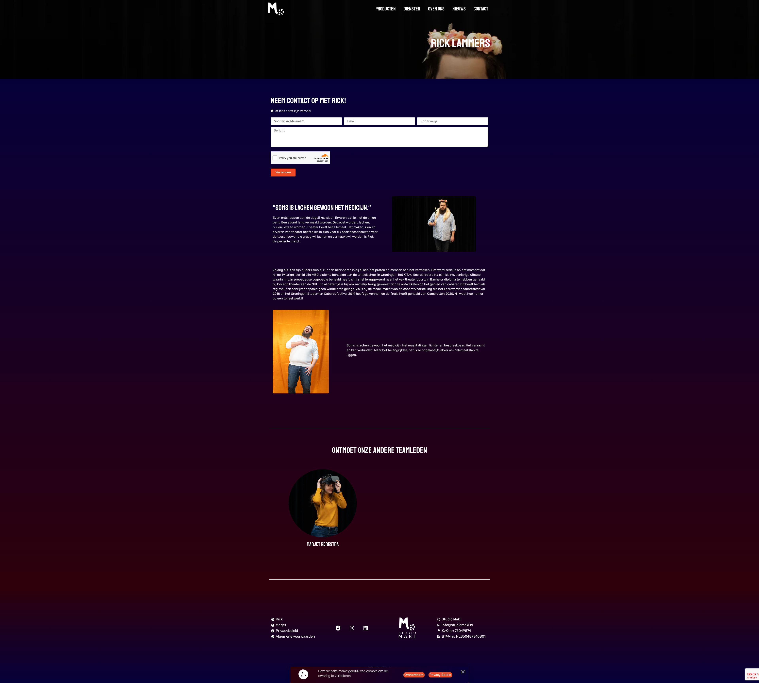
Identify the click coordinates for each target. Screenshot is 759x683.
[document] (379, 341)
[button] (463, 672)
